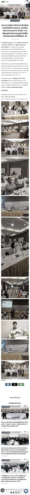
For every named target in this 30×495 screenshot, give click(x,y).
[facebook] (11, 492)
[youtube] (16, 492)
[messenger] (14, 492)
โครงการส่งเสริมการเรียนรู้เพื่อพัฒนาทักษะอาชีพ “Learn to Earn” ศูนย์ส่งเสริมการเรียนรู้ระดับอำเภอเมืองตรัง (14, 424)
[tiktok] (19, 492)
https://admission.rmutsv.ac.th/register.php (14, 99)
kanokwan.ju (15, 397)
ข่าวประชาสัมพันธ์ (15, 20)
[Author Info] (15, 395)
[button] (28, 5)
